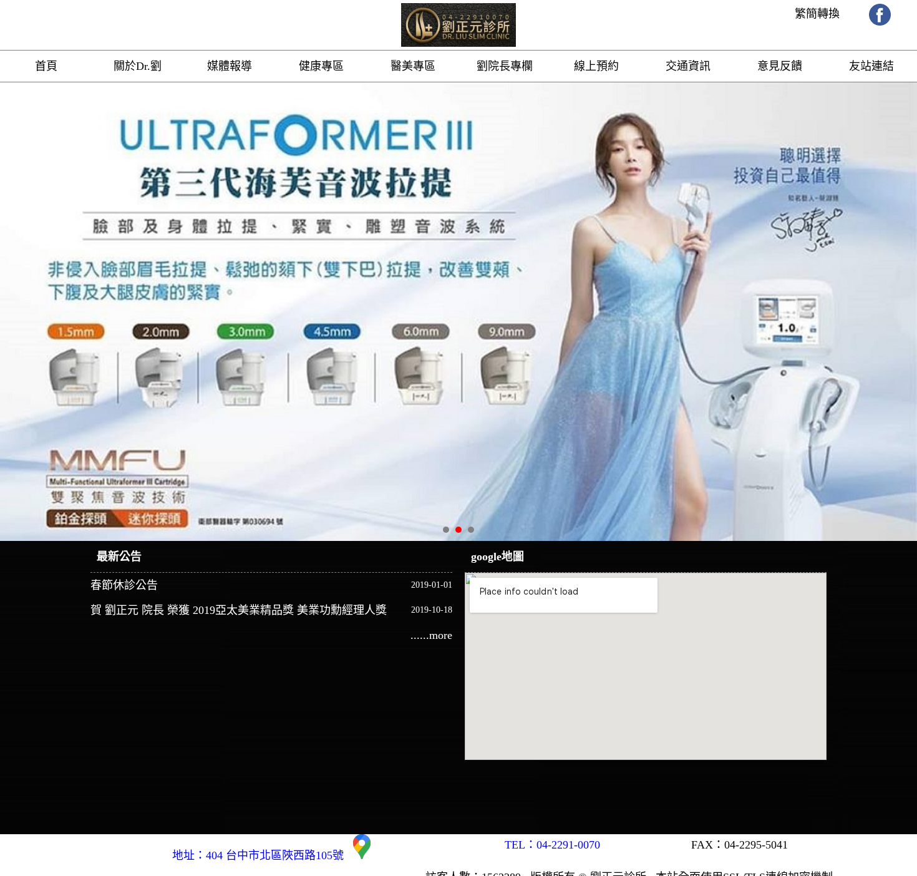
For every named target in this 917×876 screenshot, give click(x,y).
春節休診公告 (124, 585)
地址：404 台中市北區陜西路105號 (262, 855)
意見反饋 (779, 66)
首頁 (46, 66)
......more (431, 635)
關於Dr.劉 (138, 66)
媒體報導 (229, 66)
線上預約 (596, 66)
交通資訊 (688, 66)
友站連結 (871, 66)
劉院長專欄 (505, 66)
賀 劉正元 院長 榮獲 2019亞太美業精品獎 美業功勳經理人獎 (238, 610)
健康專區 (321, 66)
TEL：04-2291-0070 (552, 845)
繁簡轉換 (817, 13)
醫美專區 (413, 66)
